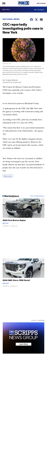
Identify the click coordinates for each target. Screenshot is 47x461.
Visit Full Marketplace (37, 196)
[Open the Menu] (4, 3)
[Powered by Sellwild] (41, 320)
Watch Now (40, 3)
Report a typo (8, 176)
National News (11, 19)
